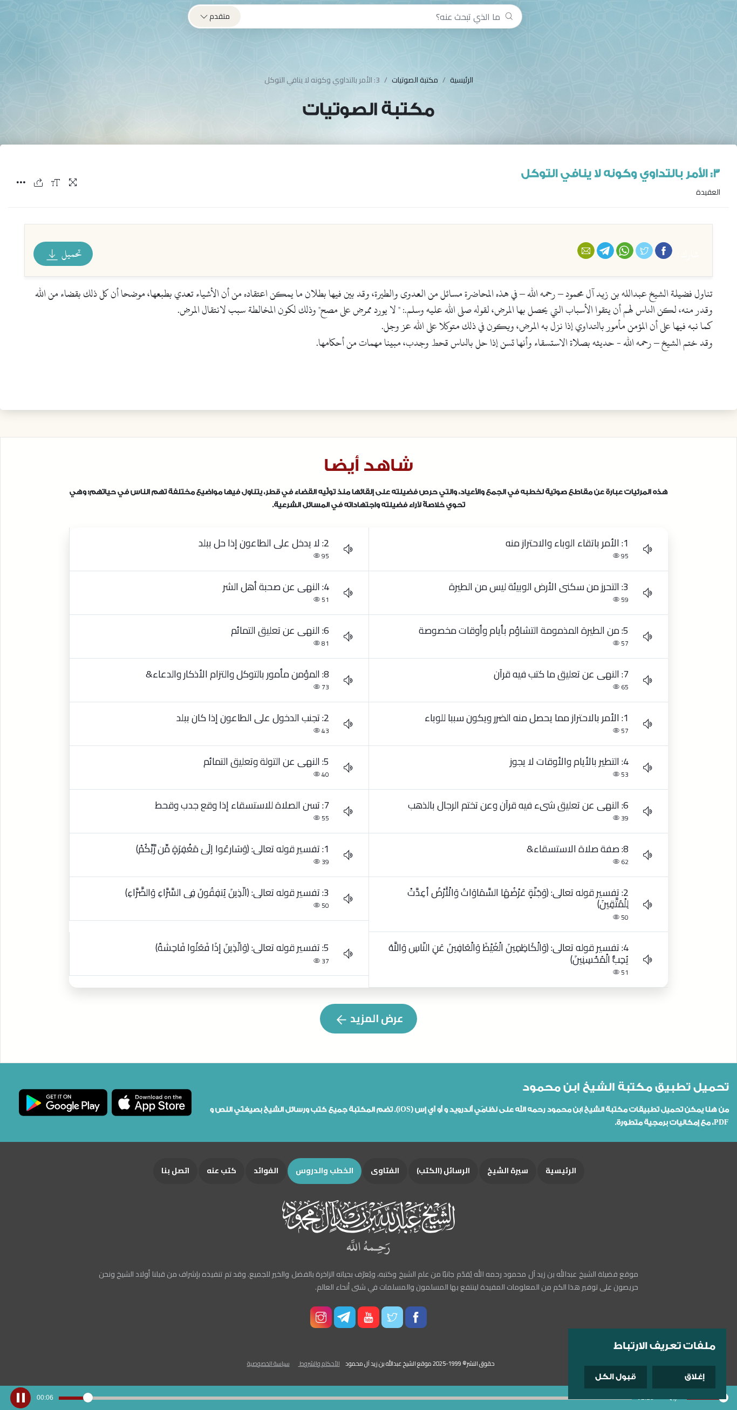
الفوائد (266, 1170)
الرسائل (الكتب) (443, 1170)
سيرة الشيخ (507, 1170)
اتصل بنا (175, 1170)
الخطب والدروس (324, 1170)
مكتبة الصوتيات (415, 80)
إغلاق (695, 1376)
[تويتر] (644, 250)
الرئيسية (461, 80)
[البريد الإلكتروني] (586, 250)
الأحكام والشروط (319, 1363)
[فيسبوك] (663, 250)
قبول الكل (615, 1376)
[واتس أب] (624, 250)
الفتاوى (385, 1170)
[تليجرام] (605, 250)
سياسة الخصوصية (268, 1363)
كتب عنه (221, 1170)
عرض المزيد (376, 1018)
